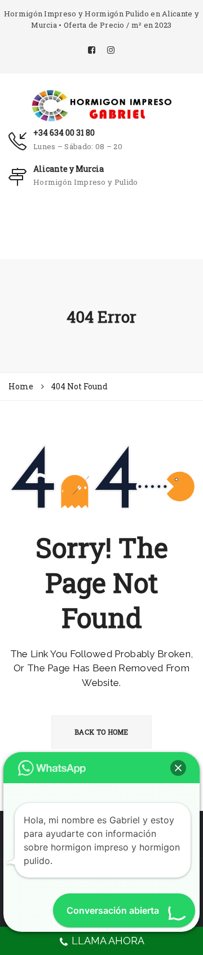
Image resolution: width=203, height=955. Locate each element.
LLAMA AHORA (108, 941)
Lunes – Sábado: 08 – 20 (77, 146)
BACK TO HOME (101, 731)
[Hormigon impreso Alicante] (101, 104)
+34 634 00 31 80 (64, 132)
